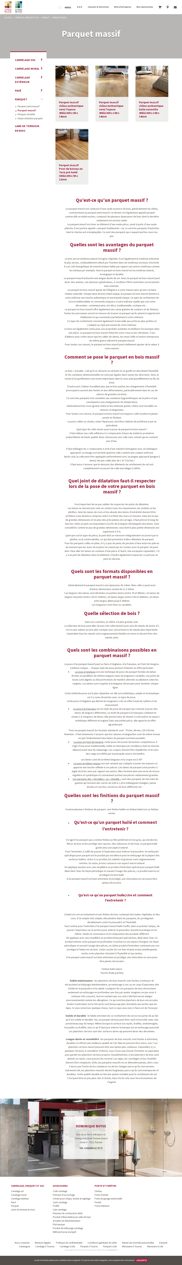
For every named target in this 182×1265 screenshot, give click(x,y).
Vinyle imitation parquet (30, 118)
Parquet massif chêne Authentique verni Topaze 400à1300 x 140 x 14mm (111, 109)
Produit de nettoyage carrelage (68, 1228)
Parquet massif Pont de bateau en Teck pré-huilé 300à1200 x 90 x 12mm (71, 172)
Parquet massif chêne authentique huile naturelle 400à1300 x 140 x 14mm (151, 109)
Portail (98, 1202)
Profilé (56, 1205)
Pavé (18, 90)
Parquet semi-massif (28, 106)
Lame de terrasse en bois (27, 128)
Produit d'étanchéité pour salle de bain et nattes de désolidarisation (72, 1219)
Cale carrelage (59, 1209)
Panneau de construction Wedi (67, 1213)
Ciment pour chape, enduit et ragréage (71, 1198)
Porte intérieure (102, 1205)
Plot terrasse (59, 1224)
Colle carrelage (60, 1191)
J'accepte (141, 1260)
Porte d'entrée (101, 1194)
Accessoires (60, 1185)
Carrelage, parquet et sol (27, 1185)
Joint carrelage (60, 1202)
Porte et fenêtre (105, 1185)
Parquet (21, 99)
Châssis (98, 1191)
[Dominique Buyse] (14, 7)
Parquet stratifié (26, 114)
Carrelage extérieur (22, 80)
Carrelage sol (25, 60)
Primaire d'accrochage (64, 1194)
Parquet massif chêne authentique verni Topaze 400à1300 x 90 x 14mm (71, 109)
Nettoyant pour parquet (64, 1231)
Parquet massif (27, 110)
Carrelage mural (27, 68)
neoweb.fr (112, 1250)
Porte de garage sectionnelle (108, 1198)
